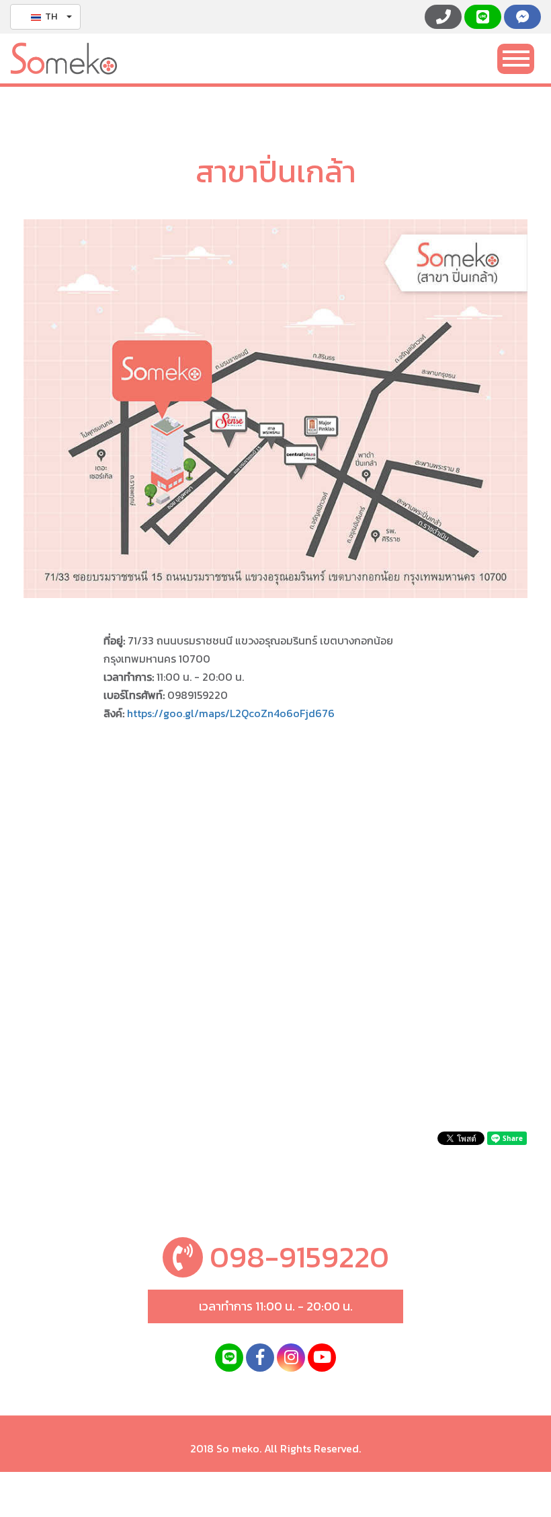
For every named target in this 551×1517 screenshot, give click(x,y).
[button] (45, 17)
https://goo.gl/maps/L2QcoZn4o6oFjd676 (231, 713)
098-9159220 (296, 1257)
